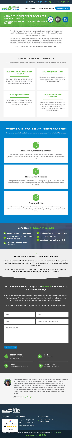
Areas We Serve (33, 435)
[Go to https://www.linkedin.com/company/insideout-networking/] (42, 435)
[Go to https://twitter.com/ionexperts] (45, 435)
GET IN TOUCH (11, 347)
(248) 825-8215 (30, 420)
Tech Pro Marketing (56, 432)
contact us (47, 305)
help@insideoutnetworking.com (25, 425)
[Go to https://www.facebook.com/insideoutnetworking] (40, 435)
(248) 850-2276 (30, 423)
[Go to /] (10, 8)
